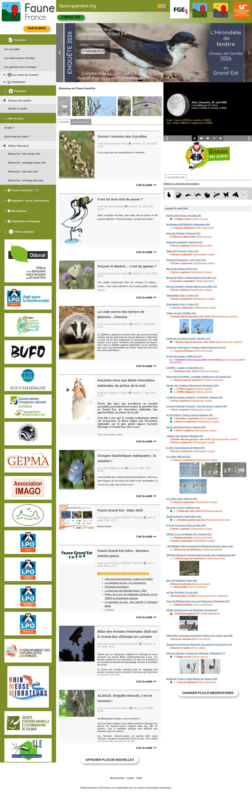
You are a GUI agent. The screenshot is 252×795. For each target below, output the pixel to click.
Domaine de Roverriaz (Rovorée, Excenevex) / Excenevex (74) (199, 644)
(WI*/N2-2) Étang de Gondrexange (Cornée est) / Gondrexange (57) (201, 555)
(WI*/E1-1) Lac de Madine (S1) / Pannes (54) (188, 534)
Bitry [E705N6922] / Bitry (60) (181, 580)
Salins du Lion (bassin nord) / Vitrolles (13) (188, 338)
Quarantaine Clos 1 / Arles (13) (182, 295)
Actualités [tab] (64, 122)
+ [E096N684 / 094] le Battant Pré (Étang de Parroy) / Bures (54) (199, 546)
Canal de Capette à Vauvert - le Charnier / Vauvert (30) (194, 397)
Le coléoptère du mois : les (125, 583)
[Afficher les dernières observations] (181, 183)
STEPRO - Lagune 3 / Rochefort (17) (185, 368)
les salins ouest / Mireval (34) (181, 499)
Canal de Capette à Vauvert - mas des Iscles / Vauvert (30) (196, 406)
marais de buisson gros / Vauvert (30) (186, 427)
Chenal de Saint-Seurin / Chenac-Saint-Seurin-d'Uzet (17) (196, 347)
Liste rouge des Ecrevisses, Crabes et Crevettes (129, 579)
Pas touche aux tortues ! (117, 587)
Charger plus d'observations (208, 693)
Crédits (139, 778)
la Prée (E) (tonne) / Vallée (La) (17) (184, 356)
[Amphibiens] (207, 195)
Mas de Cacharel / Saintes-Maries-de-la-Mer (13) (191, 286)
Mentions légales (117, 778)
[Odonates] (216, 195)
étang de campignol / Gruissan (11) (184, 242)
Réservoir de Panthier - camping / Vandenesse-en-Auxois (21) (198, 377)
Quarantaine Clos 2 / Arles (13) (182, 304)
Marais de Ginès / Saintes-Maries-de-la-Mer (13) (191, 278)
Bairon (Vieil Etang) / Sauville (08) (183, 215)
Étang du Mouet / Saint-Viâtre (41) (183, 516)
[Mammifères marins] (188, 195)
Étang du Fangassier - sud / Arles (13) (186, 260)
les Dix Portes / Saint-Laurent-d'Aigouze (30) (189, 415)
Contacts (130, 778)
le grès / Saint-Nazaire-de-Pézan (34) (185, 448)
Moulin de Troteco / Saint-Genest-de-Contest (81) (191, 679)
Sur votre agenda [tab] (81, 122)
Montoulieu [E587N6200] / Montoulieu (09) (188, 224)
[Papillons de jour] (226, 195)
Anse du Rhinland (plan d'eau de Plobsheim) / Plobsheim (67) (198, 601)
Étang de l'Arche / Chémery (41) (183, 507)
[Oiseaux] (169, 195)
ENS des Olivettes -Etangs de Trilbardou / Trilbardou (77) (195, 653)
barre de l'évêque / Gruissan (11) (183, 233)
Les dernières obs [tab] (176, 177)
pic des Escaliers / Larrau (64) (182, 592)
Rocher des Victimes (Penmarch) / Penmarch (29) (192, 385)
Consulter (71, 17)
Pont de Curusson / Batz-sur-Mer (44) (185, 525)
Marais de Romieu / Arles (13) (181, 269)
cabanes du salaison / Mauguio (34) (184, 436)
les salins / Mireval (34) (178, 456)
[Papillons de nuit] (235, 195)
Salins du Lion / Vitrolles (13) (181, 313)
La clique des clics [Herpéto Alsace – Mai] (125, 590)
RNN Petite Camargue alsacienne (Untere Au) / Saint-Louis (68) (199, 635)
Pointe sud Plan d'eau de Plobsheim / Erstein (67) (192, 610)
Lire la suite (144, 185)
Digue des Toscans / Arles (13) (182, 251)
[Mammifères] (179, 195)
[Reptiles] (197, 195)
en (164, 6)
